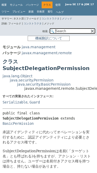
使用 (58, 4)
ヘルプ (60, 12)
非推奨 (40, 11)
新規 (31, 11)
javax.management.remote (47, 53)
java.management (38, 47)
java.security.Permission (32, 80)
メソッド (67, 18)
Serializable (15, 102)
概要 (4, 4)
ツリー (5, 11)
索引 (50, 11)
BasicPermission (18, 123)
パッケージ (32, 4)
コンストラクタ (50, 18)
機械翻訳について (48, 38)
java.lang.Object (17, 76)
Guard (34, 102)
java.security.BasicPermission (44, 84)
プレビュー (18, 11)
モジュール (16, 4)
